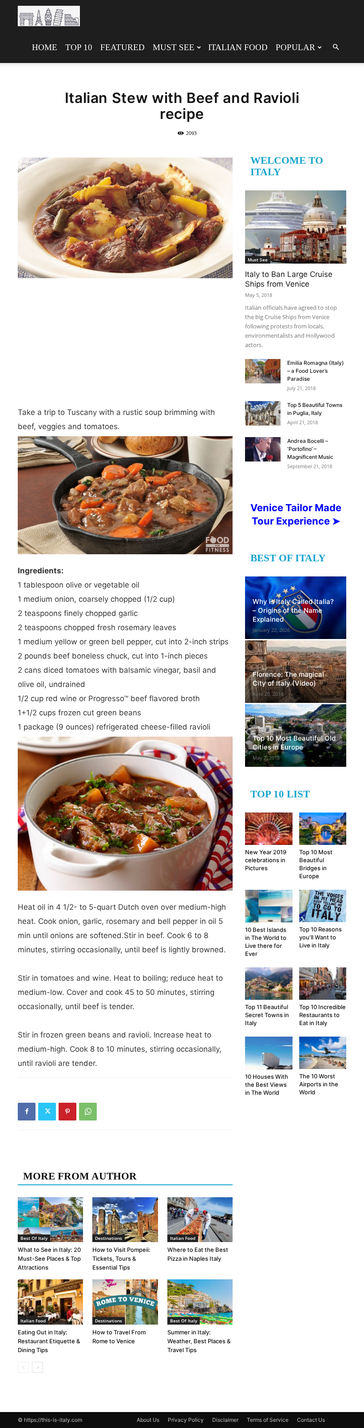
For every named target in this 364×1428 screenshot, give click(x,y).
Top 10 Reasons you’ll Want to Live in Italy (320, 937)
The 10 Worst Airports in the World (318, 1084)
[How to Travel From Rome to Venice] (125, 1301)
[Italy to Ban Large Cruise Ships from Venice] (295, 227)
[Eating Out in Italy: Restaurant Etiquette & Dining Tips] (50, 1301)
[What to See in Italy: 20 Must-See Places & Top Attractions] (50, 1219)
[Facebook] (27, 1111)
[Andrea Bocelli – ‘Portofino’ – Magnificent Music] (263, 449)
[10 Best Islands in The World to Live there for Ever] (269, 906)
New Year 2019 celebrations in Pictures (265, 860)
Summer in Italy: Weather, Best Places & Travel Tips (198, 1341)
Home (44, 47)
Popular (295, 47)
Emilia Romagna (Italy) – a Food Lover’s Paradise (315, 370)
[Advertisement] (125, 345)
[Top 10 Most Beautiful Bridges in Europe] (323, 829)
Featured (122, 47)
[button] (335, 47)
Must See (173, 47)
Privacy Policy (186, 1419)
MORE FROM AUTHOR (80, 1176)
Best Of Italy (33, 1238)
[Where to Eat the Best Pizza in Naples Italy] (200, 1219)
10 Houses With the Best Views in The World (266, 1084)
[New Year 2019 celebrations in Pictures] (269, 829)
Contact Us (311, 1419)
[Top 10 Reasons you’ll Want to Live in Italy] (323, 906)
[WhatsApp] (88, 1111)
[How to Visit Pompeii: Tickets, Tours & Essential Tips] (125, 1219)
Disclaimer (225, 1419)
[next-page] (37, 1367)
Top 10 (78, 47)
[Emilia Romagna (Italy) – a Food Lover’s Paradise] (263, 371)
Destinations (108, 1238)
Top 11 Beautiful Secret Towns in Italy (267, 1014)
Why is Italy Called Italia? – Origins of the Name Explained (293, 610)
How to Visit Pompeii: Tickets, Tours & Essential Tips (121, 1258)
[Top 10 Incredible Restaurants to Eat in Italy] (323, 983)
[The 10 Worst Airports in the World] (323, 1053)
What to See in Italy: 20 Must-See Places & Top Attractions (49, 1258)
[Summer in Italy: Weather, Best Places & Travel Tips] (200, 1301)
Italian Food (238, 47)
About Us (148, 1419)
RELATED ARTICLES (74, 1158)
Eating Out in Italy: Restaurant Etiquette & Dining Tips (49, 1341)
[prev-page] (23, 1367)
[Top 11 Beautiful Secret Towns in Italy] (269, 983)
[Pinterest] (67, 1111)
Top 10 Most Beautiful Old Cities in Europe (294, 742)
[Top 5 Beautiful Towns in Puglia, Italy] (263, 413)
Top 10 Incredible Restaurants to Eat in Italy (322, 1014)
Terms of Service (268, 1419)
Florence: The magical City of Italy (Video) (288, 678)
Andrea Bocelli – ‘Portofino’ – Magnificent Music (310, 449)
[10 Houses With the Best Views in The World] (269, 1053)
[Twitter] (47, 1111)
